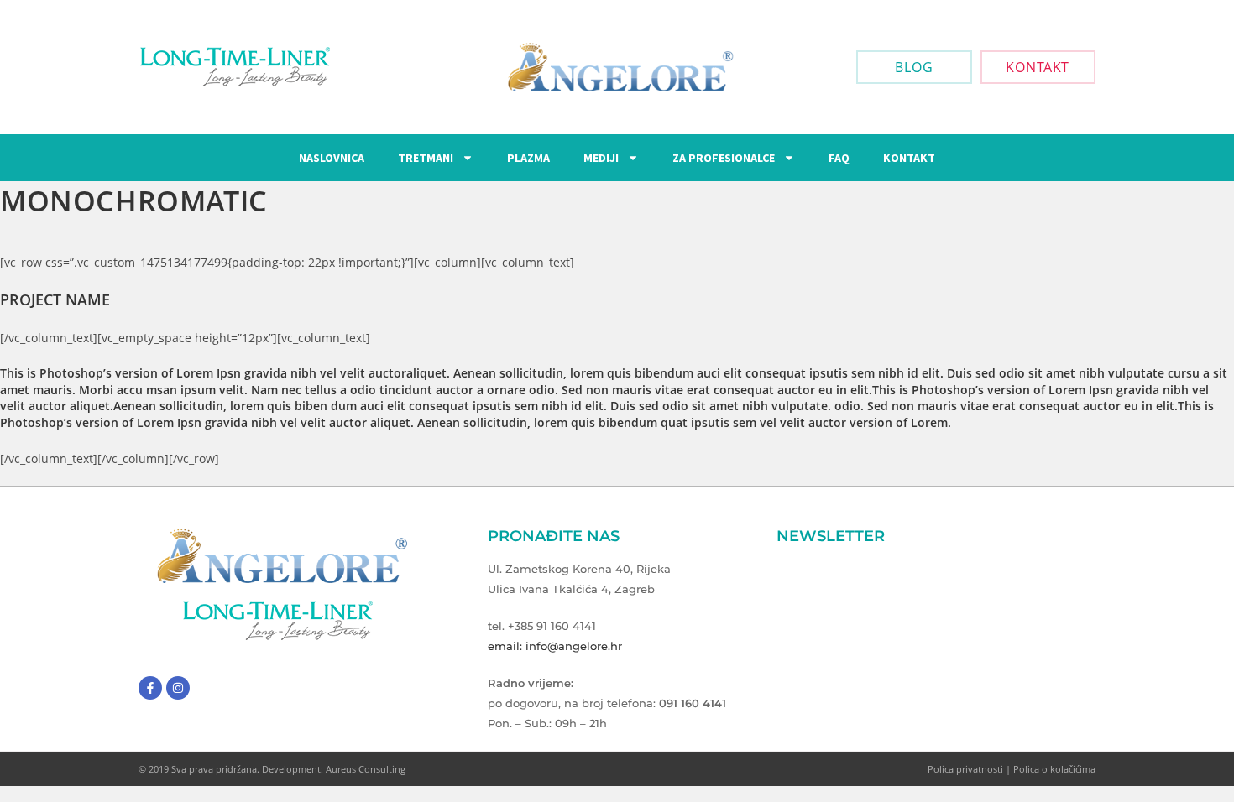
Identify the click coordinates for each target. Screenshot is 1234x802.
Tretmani (425, 157)
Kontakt (909, 157)
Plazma (528, 157)
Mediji (601, 157)
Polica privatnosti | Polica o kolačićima (1011, 769)
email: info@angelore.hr (555, 646)
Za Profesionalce (723, 157)
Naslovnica (331, 157)
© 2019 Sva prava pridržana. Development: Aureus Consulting (272, 769)
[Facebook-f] (150, 688)
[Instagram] (178, 688)
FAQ (839, 157)
